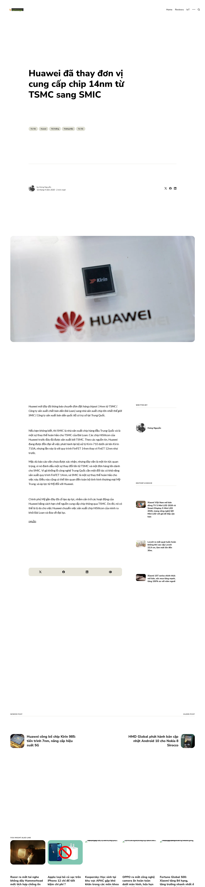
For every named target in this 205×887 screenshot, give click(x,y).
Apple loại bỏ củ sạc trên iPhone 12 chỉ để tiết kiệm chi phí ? (64, 880)
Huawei (43, 129)
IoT (188, 9)
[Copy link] (110, 572)
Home (169, 9)
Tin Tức (33, 129)
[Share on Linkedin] (174, 188)
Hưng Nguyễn (45, 187)
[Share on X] (164, 188)
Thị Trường (55, 129)
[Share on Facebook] (169, 188)
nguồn (32, 521)
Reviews (179, 9)
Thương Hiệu (68, 129)
